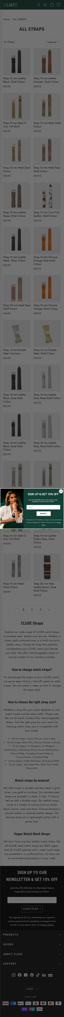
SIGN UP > (43, 513)
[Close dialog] (61, 491)
